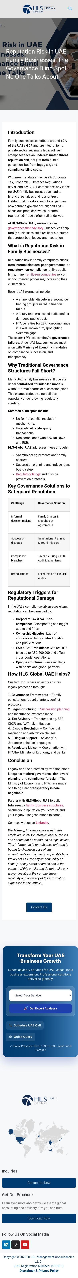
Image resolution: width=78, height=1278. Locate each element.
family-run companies (40, 274)
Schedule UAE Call (27, 1025)
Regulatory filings (28, 474)
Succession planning (55, 709)
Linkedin (42, 823)
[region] (39, 1244)
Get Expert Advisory (43, 1008)
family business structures (44, 805)
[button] (8, 9)
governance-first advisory (25, 228)
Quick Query (23, 1037)
